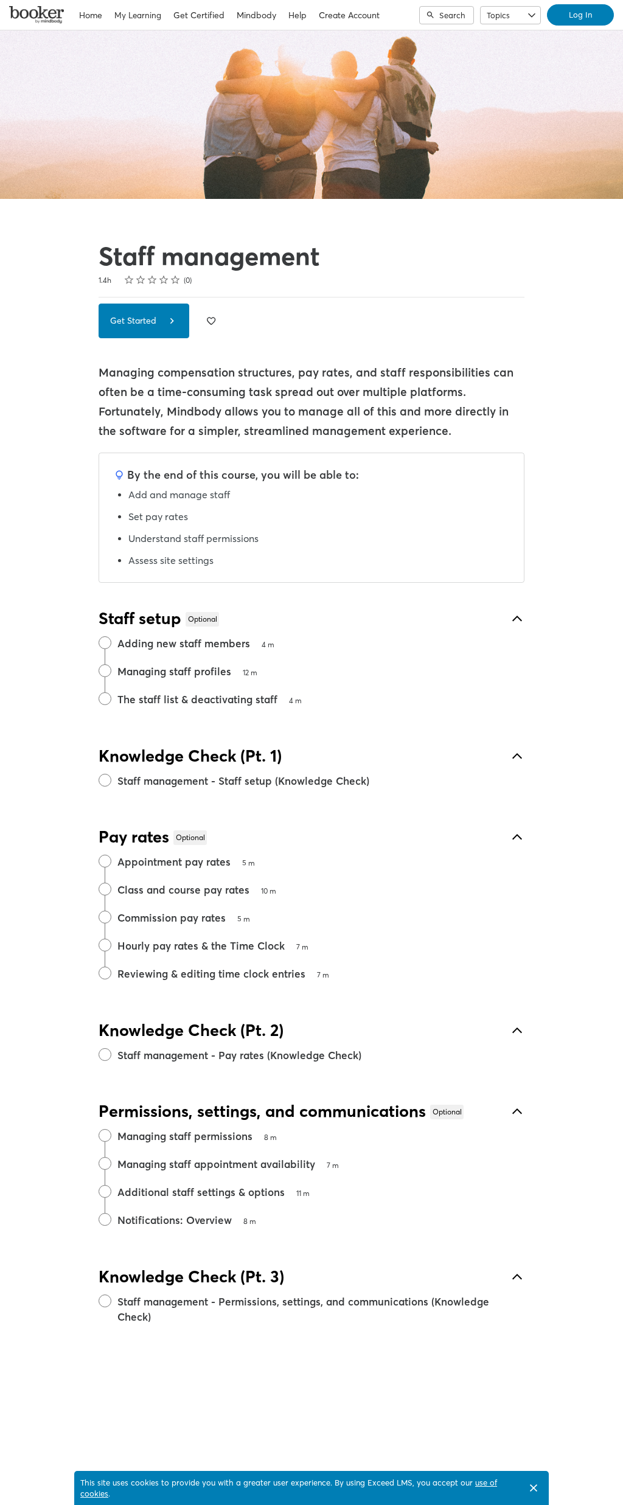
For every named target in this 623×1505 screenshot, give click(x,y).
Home (90, 15)
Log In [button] (580, 14)
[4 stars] (164, 279)
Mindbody (256, 15)
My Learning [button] (137, 15)
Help (297, 15)
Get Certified (198, 15)
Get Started (134, 320)
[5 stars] (175, 279)
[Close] (533, 1488)
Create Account (349, 15)
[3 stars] (152, 279)
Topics (498, 15)
